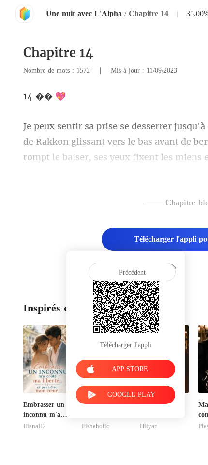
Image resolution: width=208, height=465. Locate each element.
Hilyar (148, 426)
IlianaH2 (34, 426)
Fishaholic (95, 426)
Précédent (132, 272)
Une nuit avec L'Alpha (84, 13)
